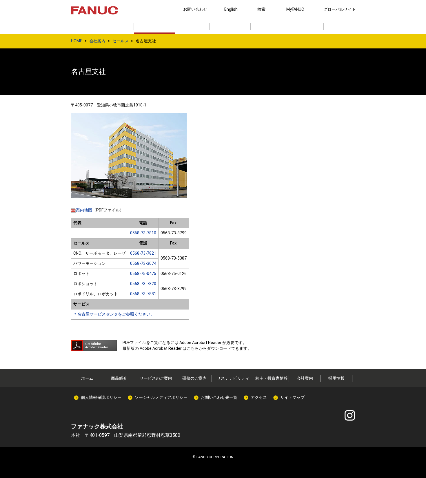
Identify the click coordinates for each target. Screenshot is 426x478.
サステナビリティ (233, 378)
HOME (76, 41)
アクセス (259, 397)
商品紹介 (119, 378)
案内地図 (84, 210)
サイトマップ (292, 397)
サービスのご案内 (156, 378)
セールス (120, 41)
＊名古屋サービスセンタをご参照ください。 (113, 314)
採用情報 (336, 378)
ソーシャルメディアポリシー (161, 397)
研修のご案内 (194, 378)
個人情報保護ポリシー (101, 397)
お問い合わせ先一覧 (219, 397)
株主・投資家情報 (271, 378)
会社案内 (97, 41)
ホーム (87, 378)
